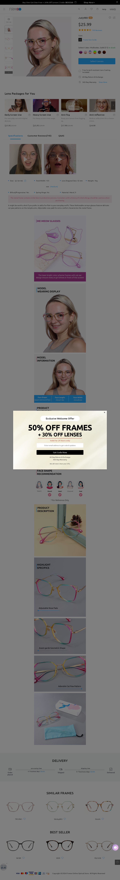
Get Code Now (60, 452)
